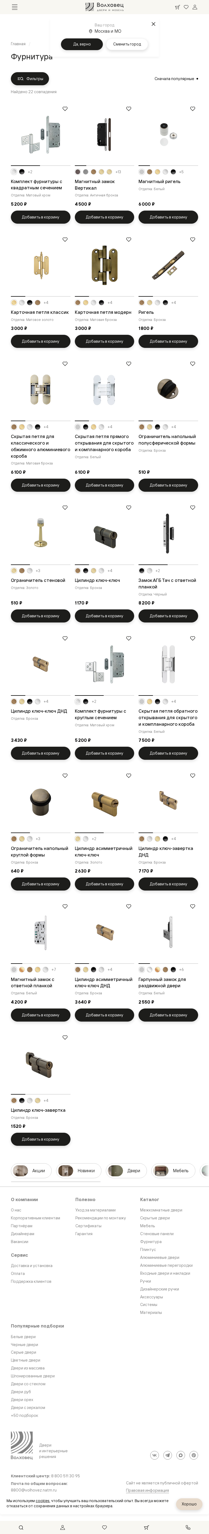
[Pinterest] (193, 1455)
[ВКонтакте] (154, 1455)
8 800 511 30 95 (65, 1476)
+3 (38, 571)
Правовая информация (147, 1490)
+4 (46, 302)
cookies (43, 1500)
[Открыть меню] (15, 7)
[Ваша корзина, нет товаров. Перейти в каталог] (177, 7)
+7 (53, 969)
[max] (180, 1455)
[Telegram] (167, 1455)
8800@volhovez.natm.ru (34, 1490)
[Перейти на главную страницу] (104, 7)
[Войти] (195, 7)
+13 (118, 172)
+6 (181, 969)
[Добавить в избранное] (65, 108)
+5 (181, 172)
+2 (30, 172)
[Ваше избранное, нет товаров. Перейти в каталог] (186, 7)
